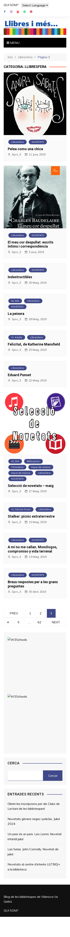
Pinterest (31, 12)
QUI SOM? (11, 5)
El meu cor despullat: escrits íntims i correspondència (30, 244)
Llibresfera (17, 141)
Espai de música (20, 472)
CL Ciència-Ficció (21, 509)
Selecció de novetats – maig (31, 486)
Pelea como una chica (25, 149)
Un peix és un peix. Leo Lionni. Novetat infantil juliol (35, 836)
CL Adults (16, 337)
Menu (14, 43)
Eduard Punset (19, 375)
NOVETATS (38, 141)
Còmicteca (17, 467)
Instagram (11, 12)
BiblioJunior (33, 461)
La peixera (16, 314)
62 (39, 622)
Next (56, 622)
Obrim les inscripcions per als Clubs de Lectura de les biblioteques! (34, 806)
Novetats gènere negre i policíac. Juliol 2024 (34, 821)
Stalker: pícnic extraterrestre (31, 516)
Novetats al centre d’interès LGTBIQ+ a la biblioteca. (34, 866)
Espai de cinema (40, 467)
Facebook (5, 12)
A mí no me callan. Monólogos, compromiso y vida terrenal (32, 549)
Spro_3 (16, 154)
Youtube (18, 12)
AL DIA (15, 300)
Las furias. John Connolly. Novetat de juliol (33, 851)
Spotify (24, 12)
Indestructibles (20, 277)
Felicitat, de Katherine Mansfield (34, 344)
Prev (14, 613)
